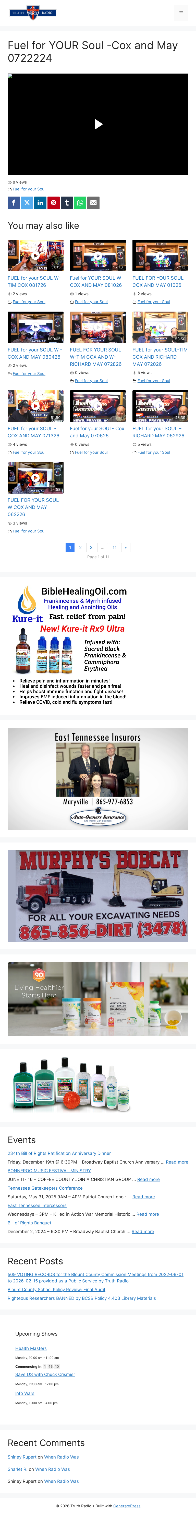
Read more (177, 1162)
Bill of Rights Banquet (29, 1222)
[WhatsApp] (80, 203)
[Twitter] (27, 203)
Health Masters (31, 1348)
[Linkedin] (40, 203)
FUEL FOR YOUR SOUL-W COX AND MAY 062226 (34, 507)
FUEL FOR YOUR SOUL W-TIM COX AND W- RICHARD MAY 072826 (96, 357)
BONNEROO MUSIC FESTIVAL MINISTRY (49, 1170)
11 (115, 547)
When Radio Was (61, 1457)
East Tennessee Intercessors (37, 1205)
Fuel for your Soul (29, 189)
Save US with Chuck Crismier (45, 1374)
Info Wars (24, 1393)
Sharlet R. (18, 1469)
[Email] (93, 203)
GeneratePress (127, 1506)
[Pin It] (53, 203)
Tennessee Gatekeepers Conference (45, 1188)
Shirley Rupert (22, 1457)
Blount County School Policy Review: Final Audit (56, 1289)
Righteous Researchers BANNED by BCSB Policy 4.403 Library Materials (82, 1298)
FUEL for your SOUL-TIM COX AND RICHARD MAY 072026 (160, 357)
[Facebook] (14, 203)
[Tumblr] (67, 203)
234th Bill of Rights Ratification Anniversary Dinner (59, 1153)
